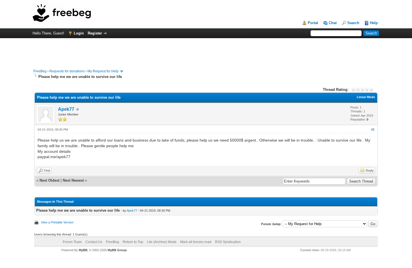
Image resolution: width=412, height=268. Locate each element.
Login (79, 33)
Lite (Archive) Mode (162, 242)
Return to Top (133, 242)
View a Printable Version (57, 222)
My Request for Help (103, 71)
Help (374, 23)
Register (95, 33)
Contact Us (93, 242)
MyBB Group (117, 250)
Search (353, 23)
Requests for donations (67, 71)
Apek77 (66, 109)
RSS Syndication (228, 242)
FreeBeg (40, 71)
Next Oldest (49, 180)
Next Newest (73, 180)
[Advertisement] (206, 50)
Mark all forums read (195, 242)
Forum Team (72, 242)
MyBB (83, 250)
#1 (372, 129)
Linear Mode (366, 97)
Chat (333, 23)
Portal (313, 23)
